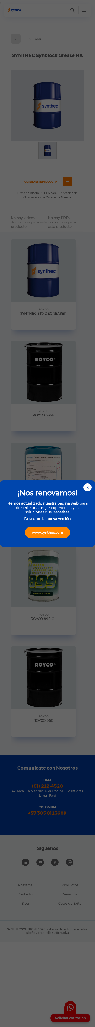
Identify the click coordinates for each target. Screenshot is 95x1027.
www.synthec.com (47, 532)
